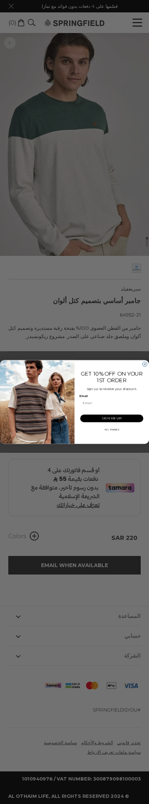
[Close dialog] (144, 364)
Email (83, 396)
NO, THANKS (112, 429)
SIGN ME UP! (112, 418)
